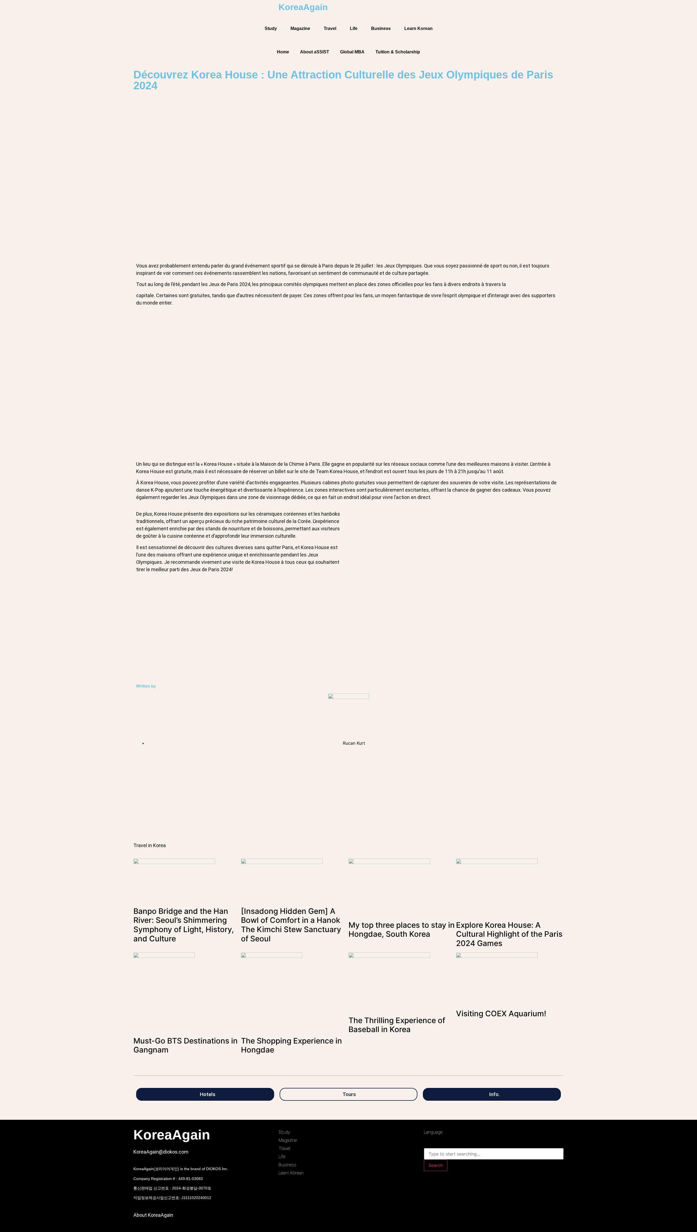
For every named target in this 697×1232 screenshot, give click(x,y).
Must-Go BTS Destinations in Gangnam (185, 1045)
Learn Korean (418, 28)
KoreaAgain (303, 7)
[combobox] (494, 1154)
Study (271, 28)
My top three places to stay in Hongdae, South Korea (401, 929)
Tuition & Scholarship (397, 52)
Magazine (300, 28)
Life (353, 28)
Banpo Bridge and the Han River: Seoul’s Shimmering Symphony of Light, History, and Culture (183, 924)
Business (381, 28)
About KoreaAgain (153, 1215)
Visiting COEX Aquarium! (501, 1013)
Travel (330, 28)
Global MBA (352, 52)
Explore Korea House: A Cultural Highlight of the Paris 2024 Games (509, 934)
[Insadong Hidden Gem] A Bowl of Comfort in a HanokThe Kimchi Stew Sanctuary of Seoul (291, 924)
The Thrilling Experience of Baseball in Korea (396, 1025)
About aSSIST (314, 52)
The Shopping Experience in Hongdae (291, 1045)
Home (283, 52)
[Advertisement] (296, 798)
